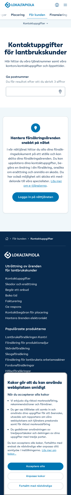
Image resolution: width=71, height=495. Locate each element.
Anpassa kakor (35, 476)
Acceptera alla (35, 466)
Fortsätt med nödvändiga (35, 485)
